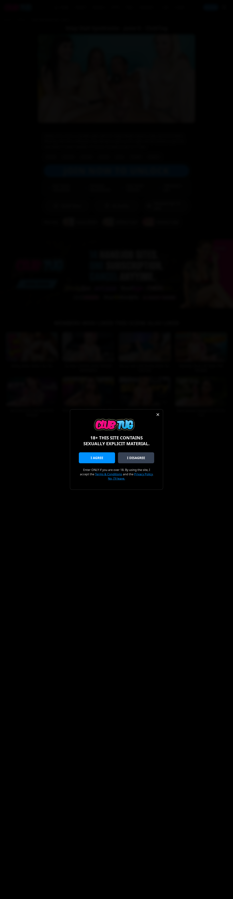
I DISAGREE (136, 458)
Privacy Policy (143, 474)
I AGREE (97, 458)
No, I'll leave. (116, 479)
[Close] (158, 414)
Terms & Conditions (108, 474)
